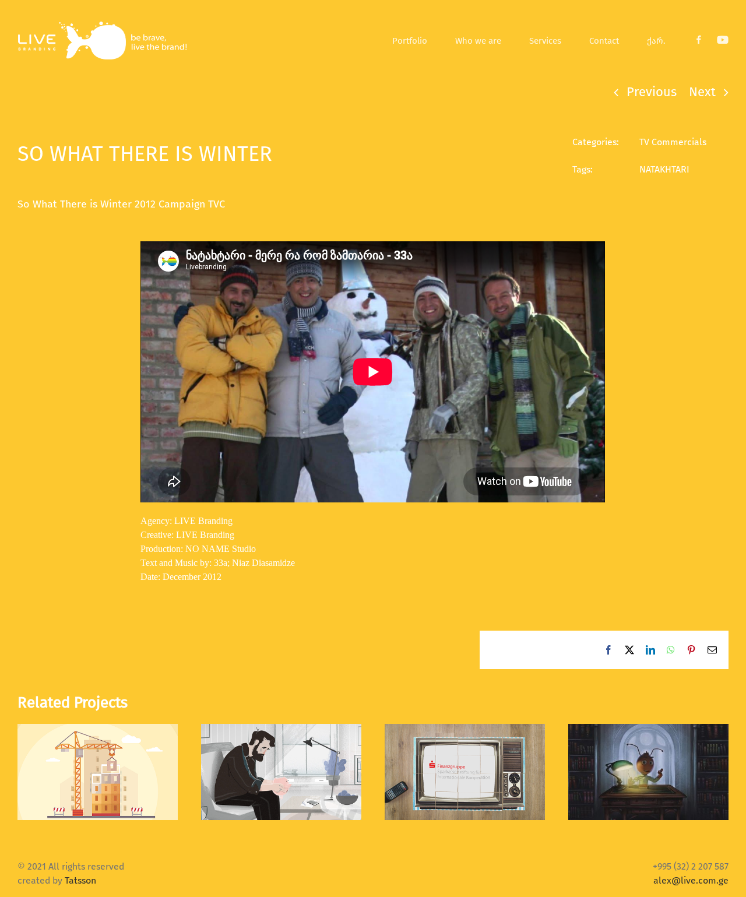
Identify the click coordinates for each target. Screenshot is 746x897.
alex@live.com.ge (691, 880)
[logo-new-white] (101, 24)
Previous (652, 92)
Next (702, 92)
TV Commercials (672, 141)
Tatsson (80, 880)
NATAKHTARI (664, 169)
